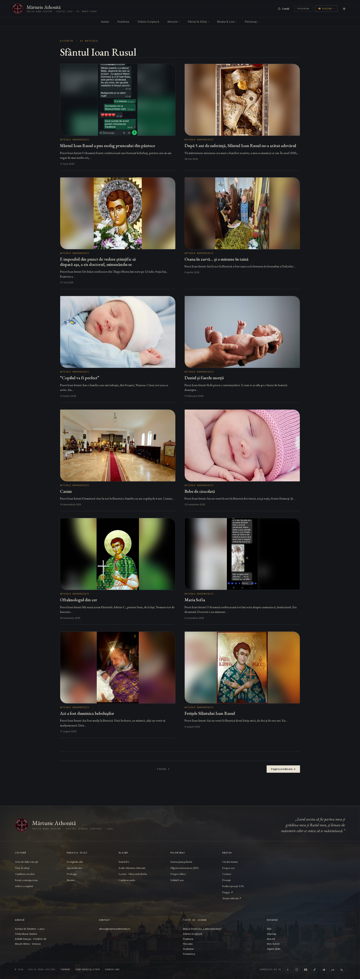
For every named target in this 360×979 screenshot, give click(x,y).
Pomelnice (189, 953)
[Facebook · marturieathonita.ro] (287, 969)
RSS (269, 928)
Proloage (72, 874)
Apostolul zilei (74, 868)
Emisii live (124, 861)
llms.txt (271, 938)
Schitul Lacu (177, 880)
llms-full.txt (273, 943)
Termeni (65, 970)
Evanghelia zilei (75, 861)
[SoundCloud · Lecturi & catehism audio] (332, 969)
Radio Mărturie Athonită (132, 868)
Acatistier (188, 948)
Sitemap (271, 933)
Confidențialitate (88, 970)
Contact (226, 874)
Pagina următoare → (283, 768)
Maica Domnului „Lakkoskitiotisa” (202, 928)
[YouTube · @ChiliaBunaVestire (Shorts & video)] (305, 969)
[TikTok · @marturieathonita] (314, 969)
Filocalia (188, 943)
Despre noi (228, 868)
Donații (226, 880)
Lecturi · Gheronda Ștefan (133, 874)
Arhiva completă (24, 886)
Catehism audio (127, 880)
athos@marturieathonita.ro (114, 928)
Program (303, 8)
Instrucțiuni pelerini (181, 861)
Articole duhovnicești (26, 861)
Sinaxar (71, 880)
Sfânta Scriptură (148, 21)
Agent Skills (273, 948)
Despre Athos (178, 874)
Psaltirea (123, 21)
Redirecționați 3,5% (233, 886)
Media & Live (227, 21)
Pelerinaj (252, 21)
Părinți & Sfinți (198, 21)
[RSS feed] (341, 969)
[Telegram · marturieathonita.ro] (323, 969)
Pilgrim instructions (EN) (184, 868)
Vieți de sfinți (22, 868)
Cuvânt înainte (230, 861)
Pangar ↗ (227, 892)
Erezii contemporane (26, 880)
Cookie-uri (112, 970)
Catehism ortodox (24, 874)
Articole (173, 21)
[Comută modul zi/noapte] (344, 8)
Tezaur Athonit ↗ (231, 898)
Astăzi (105, 21)
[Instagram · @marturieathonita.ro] (296, 969)
